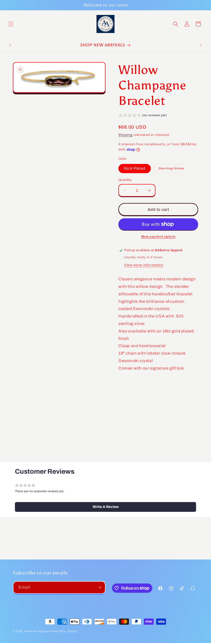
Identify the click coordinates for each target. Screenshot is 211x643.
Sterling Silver (174, 169)
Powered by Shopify (64, 631)
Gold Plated (134, 168)
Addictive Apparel (36, 631)
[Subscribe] (99, 587)
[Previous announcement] (10, 45)
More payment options (158, 236)
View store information (143, 265)
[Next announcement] (201, 45)
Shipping (125, 135)
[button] (10, 24)
